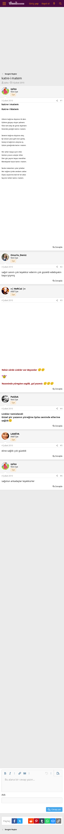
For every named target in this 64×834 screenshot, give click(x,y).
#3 (61, 300)
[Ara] (60, 3)
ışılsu (6, 82)
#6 (61, 475)
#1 (61, 100)
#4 (61, 408)
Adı (3, 794)
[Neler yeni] (54, 3)
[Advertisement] (32, 41)
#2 (61, 267)
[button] (5, 773)
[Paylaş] (57, 101)
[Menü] (4, 3)
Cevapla (58, 247)
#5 (61, 445)
